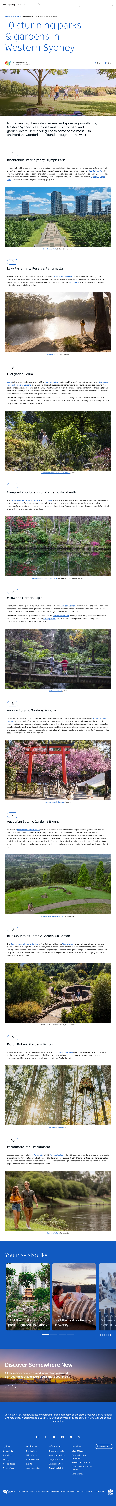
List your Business (56, 1460)
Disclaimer (7, 1455)
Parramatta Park (57, 1155)
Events (29, 1464)
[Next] (108, 1335)
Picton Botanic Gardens (62, 1052)
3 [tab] (62, 1334)
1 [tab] (45, 1334)
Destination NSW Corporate (79, 1456)
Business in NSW (56, 1464)
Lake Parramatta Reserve (63, 276)
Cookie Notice (9, 1464)
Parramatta (74, 282)
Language (103, 1446)
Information (54, 1446)
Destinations (31, 1451)
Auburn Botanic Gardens (55, 802)
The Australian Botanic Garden (52, 916)
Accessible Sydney (57, 1455)
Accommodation (33, 1468)
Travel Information (57, 1451)
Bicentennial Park (49, 249)
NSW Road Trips (33, 1460)
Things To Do (31, 1455)
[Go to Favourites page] (112, 4)
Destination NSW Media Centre (82, 1468)
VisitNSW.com (78, 1451)
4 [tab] (70, 1334)
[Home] (14, 5)
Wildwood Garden (55, 691)
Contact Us (8, 1451)
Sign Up (10, 1385)
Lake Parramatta (53, 354)
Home (7, 16)
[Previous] (102, 1335)
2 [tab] (53, 1334)
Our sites (76, 1446)
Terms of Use (8, 1468)
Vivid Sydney (77, 1474)
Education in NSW (56, 1468)
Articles (16, 16)
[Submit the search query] (39, 4)
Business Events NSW (81, 1462)
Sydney (6, 1446)
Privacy (6, 1460)
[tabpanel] (58, 92)
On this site (31, 1446)
